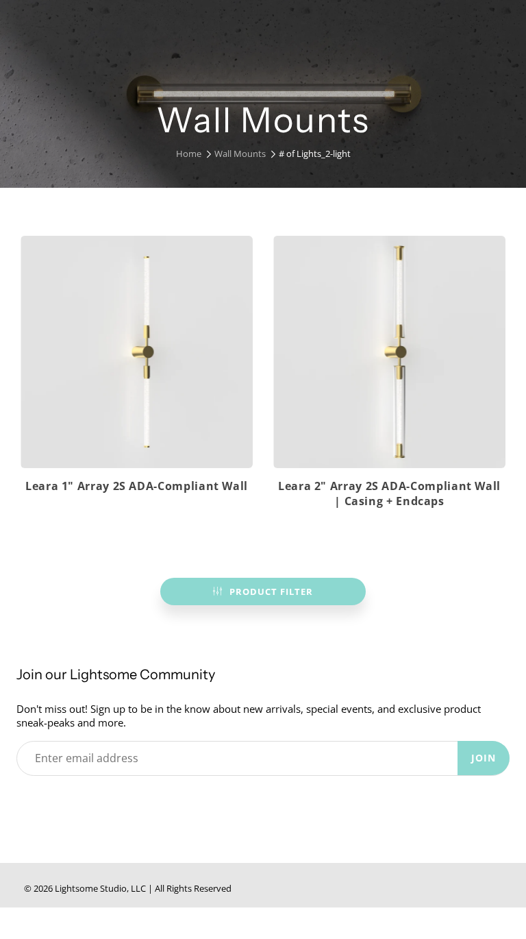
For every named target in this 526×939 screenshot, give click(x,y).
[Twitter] (24, 802)
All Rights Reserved (193, 888)
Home (188, 153)
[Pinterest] (87, 802)
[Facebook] (55, 802)
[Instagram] (118, 802)
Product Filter (271, 591)
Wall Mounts (240, 153)
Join (483, 757)
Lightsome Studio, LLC (100, 888)
